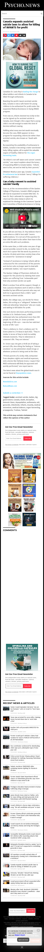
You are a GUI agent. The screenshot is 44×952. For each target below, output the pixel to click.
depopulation (20, 402)
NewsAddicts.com (10, 382)
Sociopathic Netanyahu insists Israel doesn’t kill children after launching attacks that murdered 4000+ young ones (25, 836)
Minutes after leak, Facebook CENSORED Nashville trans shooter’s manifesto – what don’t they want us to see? (25, 891)
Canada (17, 400)
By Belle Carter (22, 731)
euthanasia (31, 402)
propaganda (8, 410)
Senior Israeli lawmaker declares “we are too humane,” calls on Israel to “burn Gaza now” (25, 709)
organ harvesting (33, 407)
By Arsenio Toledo (23, 742)
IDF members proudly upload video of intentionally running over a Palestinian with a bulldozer (25, 856)
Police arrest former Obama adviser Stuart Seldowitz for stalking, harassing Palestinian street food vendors (25, 758)
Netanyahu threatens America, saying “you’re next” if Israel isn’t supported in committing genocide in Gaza (25, 846)
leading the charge (30, 92)
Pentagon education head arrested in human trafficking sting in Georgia (25, 788)
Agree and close (23, 940)
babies (31, 397)
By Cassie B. (21, 885)
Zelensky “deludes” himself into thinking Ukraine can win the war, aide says (24, 874)
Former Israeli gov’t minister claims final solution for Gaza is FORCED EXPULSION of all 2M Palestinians (25, 738)
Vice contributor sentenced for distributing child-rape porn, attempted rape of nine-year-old (25, 748)
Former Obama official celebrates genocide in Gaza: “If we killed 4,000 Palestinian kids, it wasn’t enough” (25, 815)
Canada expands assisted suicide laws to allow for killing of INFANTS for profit (24, 866)
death (22, 400)
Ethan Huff (15, 31)
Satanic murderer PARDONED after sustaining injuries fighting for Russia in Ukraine (23, 768)
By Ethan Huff (21, 713)
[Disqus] (22, 560)
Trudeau (17, 410)
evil (38, 402)
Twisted (24, 410)
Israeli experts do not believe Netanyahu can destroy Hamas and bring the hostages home (25, 826)
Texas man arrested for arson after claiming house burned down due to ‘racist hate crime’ (25, 719)
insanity (30, 405)
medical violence (18, 407)
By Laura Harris (22, 772)
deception (30, 400)
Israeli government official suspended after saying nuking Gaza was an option (25, 882)
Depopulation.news (23, 373)
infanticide (15, 405)
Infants (23, 405)
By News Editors (22, 723)
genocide (6, 405)
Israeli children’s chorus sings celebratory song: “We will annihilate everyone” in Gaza (25, 806)
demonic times (9, 402)
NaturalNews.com (10, 386)
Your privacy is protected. (11, 444)
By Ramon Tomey (22, 791)
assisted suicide (21, 397)
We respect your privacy (28, 922)
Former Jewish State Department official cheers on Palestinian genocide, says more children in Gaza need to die (25, 778)
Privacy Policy (20, 935)
